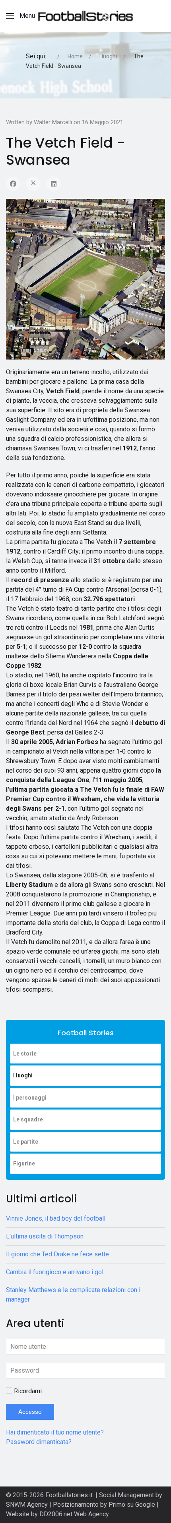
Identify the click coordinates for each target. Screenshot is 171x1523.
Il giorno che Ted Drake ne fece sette (57, 1254)
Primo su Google (133, 1504)
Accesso (30, 1411)
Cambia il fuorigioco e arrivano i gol (54, 1272)
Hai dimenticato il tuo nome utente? (55, 1432)
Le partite (25, 1141)
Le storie (25, 1053)
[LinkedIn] (54, 184)
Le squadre (28, 1119)
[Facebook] (13, 184)
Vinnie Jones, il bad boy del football (55, 1218)
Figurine (24, 1163)
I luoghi (23, 1075)
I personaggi (30, 1097)
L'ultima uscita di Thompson (45, 1236)
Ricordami (28, 1391)
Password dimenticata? (39, 1442)
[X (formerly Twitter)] (33, 184)
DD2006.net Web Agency (74, 1514)
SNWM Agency (27, 1504)
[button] (20, 16)
